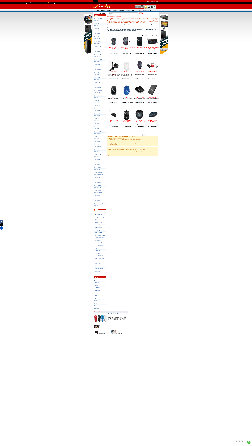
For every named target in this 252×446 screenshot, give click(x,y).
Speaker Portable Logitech (99, 260)
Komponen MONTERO (97, 136)
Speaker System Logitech (99, 255)
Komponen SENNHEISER (98, 169)
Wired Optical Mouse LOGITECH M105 (152, 72)
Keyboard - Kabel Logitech (99, 238)
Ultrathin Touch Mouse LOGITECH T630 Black (139, 96)
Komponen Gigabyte (97, 87)
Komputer (103, 10)
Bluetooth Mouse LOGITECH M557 (126, 72)
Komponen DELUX (97, 64)
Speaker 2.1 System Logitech (99, 256)
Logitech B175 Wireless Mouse (113, 48)
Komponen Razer (97, 159)
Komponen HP (96, 95)
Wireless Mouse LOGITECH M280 (126, 96)
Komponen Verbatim (97, 195)
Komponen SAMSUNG (97, 162)
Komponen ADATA (97, 23)
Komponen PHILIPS (97, 149)
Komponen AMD (96, 25)
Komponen (96, 280)
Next (152, 35)
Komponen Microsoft (97, 133)
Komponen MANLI (97, 128)
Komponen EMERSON (97, 74)
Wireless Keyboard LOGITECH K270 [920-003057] (152, 48)
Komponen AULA (96, 36)
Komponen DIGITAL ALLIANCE (99, 66)
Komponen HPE (96, 97)
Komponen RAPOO (97, 157)
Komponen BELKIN (97, 43)
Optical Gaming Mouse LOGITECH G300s (126, 121)
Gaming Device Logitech (98, 212)
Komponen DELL (96, 61)
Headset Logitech (97, 263)
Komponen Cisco (97, 51)
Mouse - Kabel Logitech (98, 230)
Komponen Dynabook (97, 69)
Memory (96, 285)
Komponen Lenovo (97, 118)
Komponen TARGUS (97, 182)
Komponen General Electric (98, 85)
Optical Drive (97, 287)
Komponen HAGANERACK (98, 90)
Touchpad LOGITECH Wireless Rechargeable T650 (152, 96)
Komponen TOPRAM (97, 187)
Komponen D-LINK (97, 67)
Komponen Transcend (97, 190)
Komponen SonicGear (97, 175)
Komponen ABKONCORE (98, 18)
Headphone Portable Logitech (99, 261)
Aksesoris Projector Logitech (99, 273)
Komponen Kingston (97, 108)
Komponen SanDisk (97, 164)
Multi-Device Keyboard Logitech (100, 235)
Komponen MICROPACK (98, 131)
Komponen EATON (97, 71)
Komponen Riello (96, 161)
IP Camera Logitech (98, 250)
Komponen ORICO (97, 144)
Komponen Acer (96, 20)
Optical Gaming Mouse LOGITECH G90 (113, 121)
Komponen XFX (96, 205)
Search (140, 13)
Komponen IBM (96, 100)
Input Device (97, 295)
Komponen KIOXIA (97, 110)
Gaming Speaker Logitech (99, 214)
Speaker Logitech (97, 253)
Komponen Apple (96, 30)
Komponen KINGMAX (97, 107)
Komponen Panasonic (97, 146)
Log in (151, 1)
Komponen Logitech (97, 126)
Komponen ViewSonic (97, 198)
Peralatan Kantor (96, 308)
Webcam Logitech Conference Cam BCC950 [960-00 (114, 73)
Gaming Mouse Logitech (98, 222)
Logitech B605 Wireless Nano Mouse (127, 48)
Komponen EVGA (97, 79)
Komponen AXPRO (97, 41)
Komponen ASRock (97, 31)
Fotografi (139, 10)
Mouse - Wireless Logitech (99, 232)
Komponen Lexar (97, 120)
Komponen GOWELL (97, 89)
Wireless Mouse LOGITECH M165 (113, 96)
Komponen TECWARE (97, 185)
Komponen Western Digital (98, 203)
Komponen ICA (96, 102)
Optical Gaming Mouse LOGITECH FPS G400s (152, 121)
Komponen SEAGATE (97, 167)
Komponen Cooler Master (98, 54)
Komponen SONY (97, 177)
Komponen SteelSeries (97, 179)
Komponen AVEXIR (97, 38)
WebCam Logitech (97, 248)
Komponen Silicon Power (98, 172)
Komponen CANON (97, 48)
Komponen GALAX (97, 84)
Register (147, 1)
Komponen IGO (96, 103)
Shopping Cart (154, 1)
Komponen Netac (97, 139)
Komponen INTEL (97, 105)
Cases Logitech (97, 243)
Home (98, 10)
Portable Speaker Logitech (99, 268)
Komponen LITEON (97, 125)
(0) (157, 1)
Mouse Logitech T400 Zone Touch (139, 48)
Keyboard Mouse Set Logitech (99, 237)
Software (95, 303)
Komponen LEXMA (97, 121)
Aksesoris (95, 300)
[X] (1, 224)
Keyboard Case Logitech (99, 245)
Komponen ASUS (97, 33)
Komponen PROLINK (97, 154)
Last (156, 35)
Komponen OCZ (96, 143)
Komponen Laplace (97, 115)
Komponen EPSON (97, 77)
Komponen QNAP (97, 156)
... (125, 319)
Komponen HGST (97, 92)
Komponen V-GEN (97, 197)
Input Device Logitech (98, 227)
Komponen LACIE (97, 113)
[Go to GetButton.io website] (249, 444)
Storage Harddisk (98, 292)
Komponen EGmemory (97, 72)
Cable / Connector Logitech (99, 242)
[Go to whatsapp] (248, 442)
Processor (97, 282)
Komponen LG (96, 123)
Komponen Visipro (97, 200)
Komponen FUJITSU (97, 82)
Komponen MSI (96, 138)
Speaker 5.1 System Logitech (99, 258)
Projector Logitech (97, 271)
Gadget (95, 305)
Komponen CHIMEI (97, 49)
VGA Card (97, 293)
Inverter (96, 298)
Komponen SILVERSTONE (98, 174)
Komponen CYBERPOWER (98, 59)
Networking (121, 10)
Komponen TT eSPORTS (98, 192)
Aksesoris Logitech (98, 240)
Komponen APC (96, 28)
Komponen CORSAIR (97, 56)
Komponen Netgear (97, 141)
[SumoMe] (1, 228)
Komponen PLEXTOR (97, 151)
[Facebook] (1, 221)
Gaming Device (97, 290)
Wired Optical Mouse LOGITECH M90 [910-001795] (139, 72)
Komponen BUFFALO (97, 46)
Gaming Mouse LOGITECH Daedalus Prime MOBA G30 (139, 121)
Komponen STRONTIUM (98, 180)
